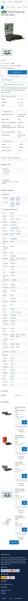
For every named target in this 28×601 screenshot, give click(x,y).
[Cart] (19, 7)
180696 (12, 309)
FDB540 (13, 284)
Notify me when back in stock (15, 84)
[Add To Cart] (24, 422)
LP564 (12, 266)
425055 (12, 198)
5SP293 (12, 358)
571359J (18, 312)
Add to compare (8, 80)
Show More (14, 542)
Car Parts (3, 593)
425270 (18, 199)
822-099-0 (13, 255)
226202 (12, 347)
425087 (18, 198)
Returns (3, 592)
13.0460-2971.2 (14, 228)
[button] (4, 1)
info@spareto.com (8, 584)
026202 (12, 344)
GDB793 (13, 370)
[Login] (25, 7)
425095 (12, 199)
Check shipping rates (9, 68)
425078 (12, 204)
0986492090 (14, 238)
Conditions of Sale (6, 590)
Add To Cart (18, 72)
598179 (12, 376)
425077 (18, 202)
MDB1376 (13, 318)
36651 (12, 213)
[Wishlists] (22, 7)
